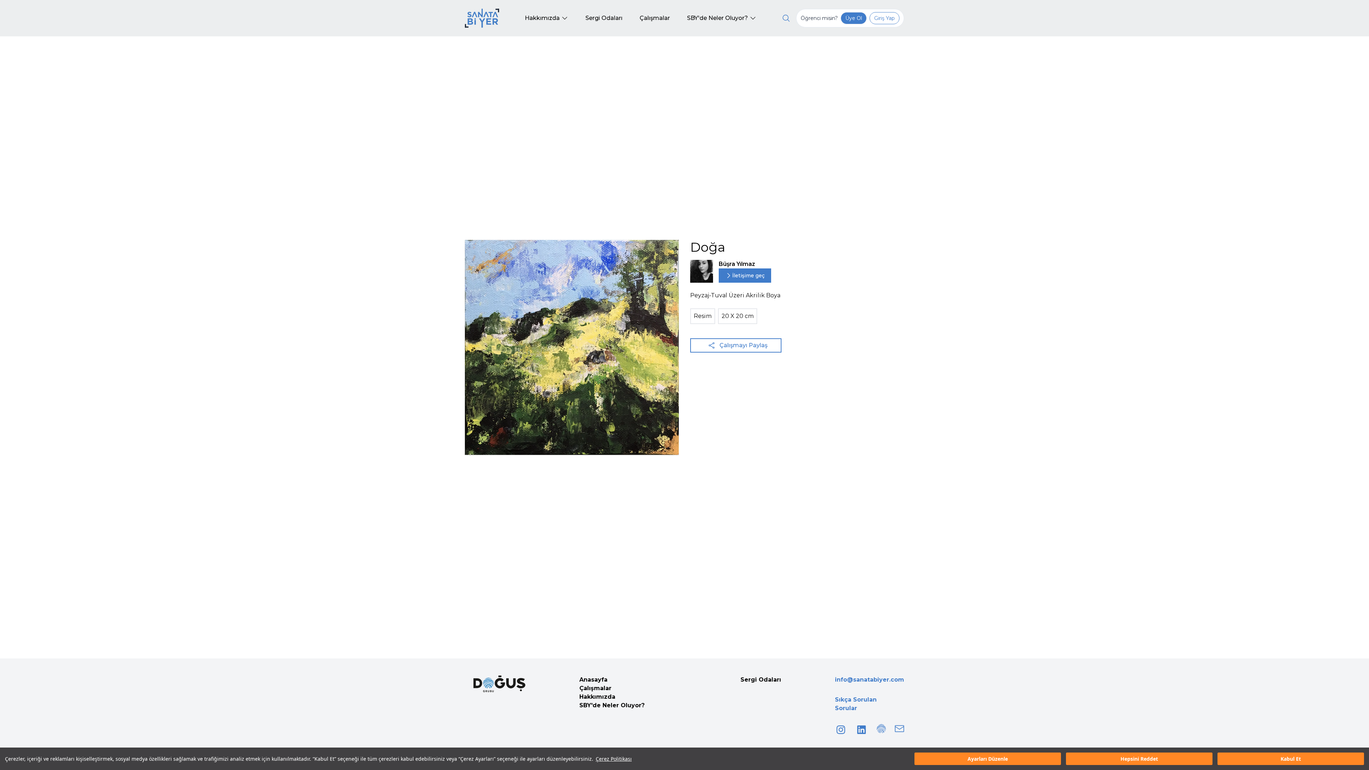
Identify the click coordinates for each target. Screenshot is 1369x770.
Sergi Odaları (760, 679)
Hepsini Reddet (1139, 758)
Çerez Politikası (614, 758)
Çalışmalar (595, 688)
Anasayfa (593, 679)
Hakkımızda (597, 696)
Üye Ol (853, 18)
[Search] (786, 18)
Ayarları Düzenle (988, 758)
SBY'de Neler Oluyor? (612, 705)
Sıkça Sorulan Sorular (856, 704)
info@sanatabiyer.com (869, 679)
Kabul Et (1291, 758)
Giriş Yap (884, 18)
